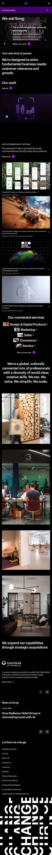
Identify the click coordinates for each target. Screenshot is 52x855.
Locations (6, 767)
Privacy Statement (9, 776)
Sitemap (5, 771)
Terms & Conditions (10, 780)
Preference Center (9, 749)
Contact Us (6, 762)
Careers (5, 753)
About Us (5, 758)
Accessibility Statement (11, 789)
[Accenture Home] (26, 3)
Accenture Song (8, 10)
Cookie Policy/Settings (11, 785)
